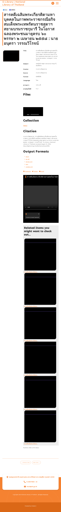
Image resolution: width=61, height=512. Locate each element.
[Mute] (41, 114)
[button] (33, 111)
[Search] (52, 3)
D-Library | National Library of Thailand (13, 3)
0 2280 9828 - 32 (31, 482)
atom (27, 156)
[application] (33, 111)
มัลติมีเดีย (13, 9)
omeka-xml (29, 167)
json (27, 164)
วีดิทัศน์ (25, 126)
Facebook (28, 171)
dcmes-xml (29, 162)
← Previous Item (26, 462)
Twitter (36, 171)
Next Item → (36, 462)
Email (42, 171)
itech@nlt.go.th (32, 486)
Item (6, 9)
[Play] (25, 114)
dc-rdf (27, 159)
